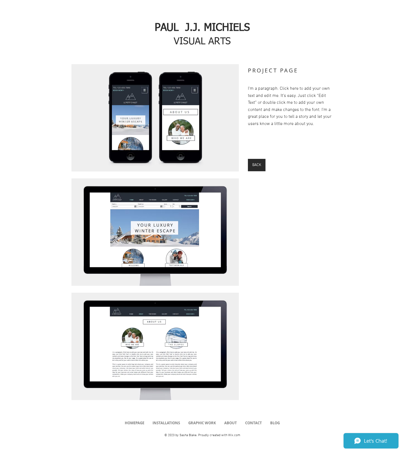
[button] (155, 118)
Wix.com (234, 435)
